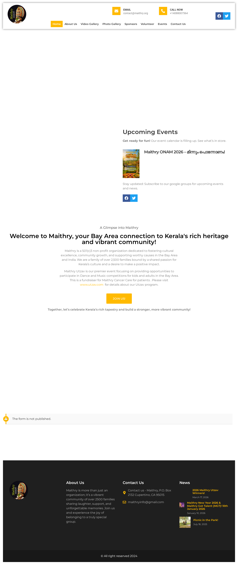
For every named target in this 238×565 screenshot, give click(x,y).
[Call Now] (163, 11)
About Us (71, 24)
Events (162, 24)
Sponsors (131, 24)
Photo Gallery (111, 24)
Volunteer (147, 24)
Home (57, 24)
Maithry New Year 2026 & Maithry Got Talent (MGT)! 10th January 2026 (207, 506)
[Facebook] (219, 16)
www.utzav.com (91, 284)
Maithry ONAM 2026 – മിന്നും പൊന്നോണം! (184, 151)
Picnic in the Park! (205, 520)
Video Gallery (90, 24)
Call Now (176, 9)
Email (127, 9)
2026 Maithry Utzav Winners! (205, 492)
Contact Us (178, 24)
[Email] (116, 11)
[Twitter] (226, 16)
